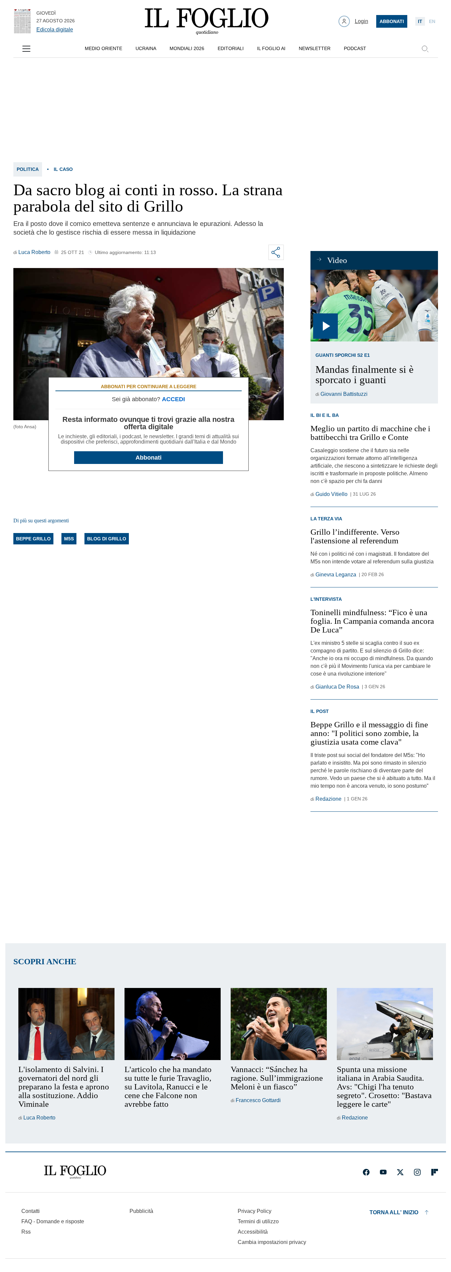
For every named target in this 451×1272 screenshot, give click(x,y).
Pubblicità (141, 1211)
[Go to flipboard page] (434, 1172)
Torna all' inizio (394, 1212)
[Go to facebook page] (366, 1172)
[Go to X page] (400, 1172)
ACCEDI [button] (173, 399)
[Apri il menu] (26, 49)
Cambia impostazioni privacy (272, 1242)
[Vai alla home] (206, 21)
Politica (28, 169)
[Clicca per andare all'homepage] (75, 1172)
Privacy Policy (254, 1211)
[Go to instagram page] (417, 1172)
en (432, 21)
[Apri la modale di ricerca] (425, 49)
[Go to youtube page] (383, 1172)
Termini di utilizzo (258, 1221)
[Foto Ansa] (374, 305)
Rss (26, 1232)
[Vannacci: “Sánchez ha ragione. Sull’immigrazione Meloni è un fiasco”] (279, 1024)
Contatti (30, 1211)
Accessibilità (253, 1232)
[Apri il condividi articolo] (276, 252)
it (420, 21)
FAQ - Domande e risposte (52, 1221)
